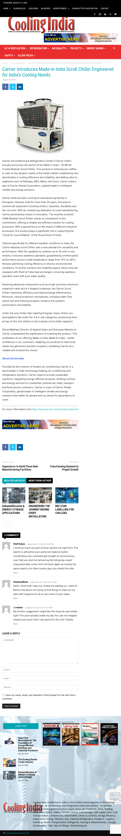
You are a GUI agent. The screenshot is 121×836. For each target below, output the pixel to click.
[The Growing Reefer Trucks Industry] (9, 762)
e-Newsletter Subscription (85, 8)
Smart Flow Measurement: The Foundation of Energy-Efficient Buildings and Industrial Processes (28, 744)
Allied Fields (25, 55)
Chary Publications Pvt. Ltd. (17, 833)
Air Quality (58, 48)
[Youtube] (115, 14)
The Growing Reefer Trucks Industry (27, 760)
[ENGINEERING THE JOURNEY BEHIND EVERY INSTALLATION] (40, 495)
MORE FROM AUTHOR (39, 480)
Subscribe (33, 8)
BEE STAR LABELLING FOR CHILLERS (64, 509)
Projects (76, 48)
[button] (114, 48)
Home (5, 8)
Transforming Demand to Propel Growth (64, 468)
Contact (105, 8)
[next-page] (9, 523)
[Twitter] (110, 14)
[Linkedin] (105, 14)
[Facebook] (94, 14)
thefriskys (19, 543)
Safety (9, 55)
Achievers (45, 8)
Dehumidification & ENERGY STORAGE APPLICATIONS (13, 509)
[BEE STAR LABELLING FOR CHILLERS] (66, 495)
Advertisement (60, 8)
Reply (15, 573)
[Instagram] (100, 14)
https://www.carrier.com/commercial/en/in (55, 409)
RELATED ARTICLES (14, 480)
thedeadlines (20, 581)
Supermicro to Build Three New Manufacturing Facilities (20, 468)
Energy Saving (95, 48)
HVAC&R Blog (19, 8)
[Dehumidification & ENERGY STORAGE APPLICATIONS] (13, 495)
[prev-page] (4, 523)
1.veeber (18, 607)
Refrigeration (38, 48)
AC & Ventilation (15, 48)
